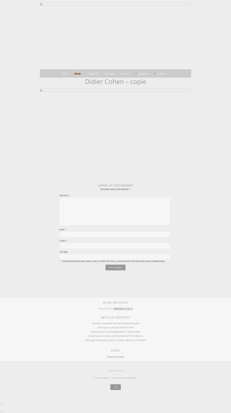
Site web (63, 252)
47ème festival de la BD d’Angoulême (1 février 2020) (115, 331)
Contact (125, 73)
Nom (62, 229)
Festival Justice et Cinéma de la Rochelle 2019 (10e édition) (115, 335)
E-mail (63, 240)
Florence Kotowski (115, 356)
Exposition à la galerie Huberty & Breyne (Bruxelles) (115, 323)
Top (115, 387)
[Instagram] (141, 74)
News (77, 73)
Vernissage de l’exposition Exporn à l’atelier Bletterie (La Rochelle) (115, 340)
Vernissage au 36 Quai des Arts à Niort (115, 327)
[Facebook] (160, 74)
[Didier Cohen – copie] (115, 90)
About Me (110, 73)
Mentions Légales (102, 378)
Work (65, 73)
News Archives (105, 308)
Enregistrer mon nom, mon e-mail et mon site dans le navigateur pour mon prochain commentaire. (114, 261)
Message (64, 195)
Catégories (92, 73)
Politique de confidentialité (125, 378)
